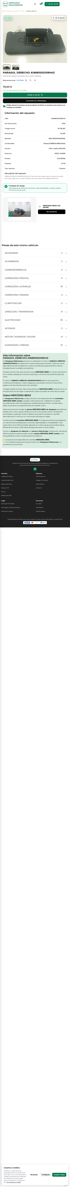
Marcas (3, 491)
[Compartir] (34, 80)
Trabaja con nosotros (42, 480)
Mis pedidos (39, 507)
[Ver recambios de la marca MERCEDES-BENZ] (40, 206)
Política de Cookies (7, 511)
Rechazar (34, 1175)
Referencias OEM (6, 495)
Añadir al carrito (33, 95)
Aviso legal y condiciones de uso (10, 507)
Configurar (46, 1175)
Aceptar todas (59, 1175)
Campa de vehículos (7, 480)
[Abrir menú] (35, 4)
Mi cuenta (39, 503)
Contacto (39, 488)
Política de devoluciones (17, 190)
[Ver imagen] (7, 67)
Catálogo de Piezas (7, 476)
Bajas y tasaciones (6, 484)
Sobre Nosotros (40, 476)
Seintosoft (58, 519)
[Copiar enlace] (26, 80)
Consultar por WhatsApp (36, 101)
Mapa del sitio (40, 484)
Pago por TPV (5, 488)
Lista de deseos (40, 511)
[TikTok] (35, 469)
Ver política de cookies (14, 1182)
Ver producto (51, 212)
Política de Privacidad (7, 503)
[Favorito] (30, 80)
